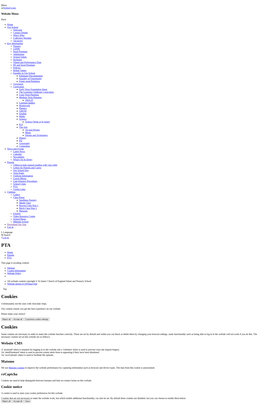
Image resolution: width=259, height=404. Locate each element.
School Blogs (19, 219)
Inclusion (17, 59)
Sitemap (11, 268)
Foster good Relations (29, 81)
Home (10, 24)
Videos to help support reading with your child (35, 165)
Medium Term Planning (30, 97)
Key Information (15, 43)
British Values (19, 70)
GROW (23, 111)
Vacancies (18, 40)
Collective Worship (22, 38)
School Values (20, 57)
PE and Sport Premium (24, 65)
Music (28, 132)
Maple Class (25, 203)
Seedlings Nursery (28, 200)
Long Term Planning (29, 94)
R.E (21, 124)
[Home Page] (8, 8)
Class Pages (18, 197)
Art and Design (32, 130)
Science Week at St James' (37, 122)
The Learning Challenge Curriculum (36, 92)
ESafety (17, 213)
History (22, 138)
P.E (20, 140)
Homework (24, 105)
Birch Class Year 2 (28, 208)
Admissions (18, 54)
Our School (12, 27)
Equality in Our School (24, 73)
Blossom (23, 211)
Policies (17, 67)
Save (27, 401)
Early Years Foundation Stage (33, 89)
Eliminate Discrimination (31, 76)
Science (23, 119)
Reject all (6, 319)
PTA (15, 186)
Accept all (17, 319)
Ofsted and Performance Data (27, 62)
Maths (22, 116)
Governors (18, 84)
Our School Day (21, 170)
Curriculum (18, 86)
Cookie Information (16, 270)
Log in (10, 227)
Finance (17, 46)
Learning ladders (27, 103)
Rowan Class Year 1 (28, 205)
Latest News (19, 151)
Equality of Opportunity (30, 78)
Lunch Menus (19, 178)
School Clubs (19, 184)
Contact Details (20, 32)
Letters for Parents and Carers (27, 167)
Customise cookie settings (36, 319)
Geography (24, 143)
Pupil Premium (20, 51)
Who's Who (18, 35)
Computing (24, 146)
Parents (10, 162)
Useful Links (19, 189)
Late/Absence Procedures (25, 181)
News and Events (15, 149)
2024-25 (29, 100)
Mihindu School (20, 221)
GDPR (16, 49)
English (22, 113)
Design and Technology (36, 135)
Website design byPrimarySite (22, 284)
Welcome (17, 30)
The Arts (23, 127)
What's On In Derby (22, 159)
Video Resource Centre (24, 216)
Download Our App (16, 224)
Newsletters (18, 157)
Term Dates (18, 173)
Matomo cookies (16, 367)
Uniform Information (23, 176)
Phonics (23, 108)
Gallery (16, 194)
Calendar (17, 154)
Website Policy (14, 273)
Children (11, 192)
